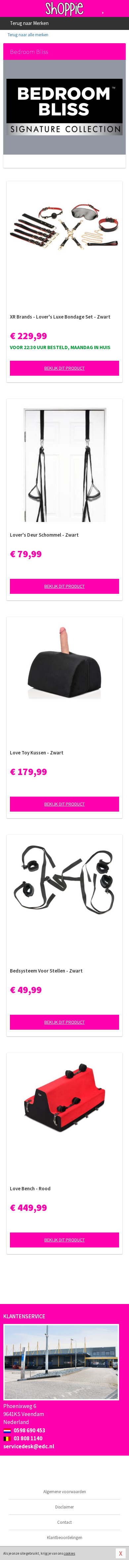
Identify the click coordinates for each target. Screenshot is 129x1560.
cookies (69, 1553)
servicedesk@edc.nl (28, 1446)
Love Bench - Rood (30, 1188)
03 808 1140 (27, 1438)
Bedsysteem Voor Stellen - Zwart (46, 971)
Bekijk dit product (64, 368)
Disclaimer (64, 1507)
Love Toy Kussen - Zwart (37, 752)
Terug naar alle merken (27, 35)
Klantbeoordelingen (64, 1537)
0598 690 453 (29, 1430)
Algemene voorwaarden (64, 1492)
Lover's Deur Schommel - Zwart (44, 535)
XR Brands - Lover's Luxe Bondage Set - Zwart (60, 317)
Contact (64, 1522)
